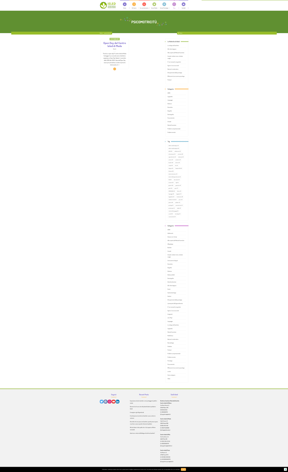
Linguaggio (170, 100)
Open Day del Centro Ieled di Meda (114, 44)
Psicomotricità (171, 118)
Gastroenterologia (172, 292)
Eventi (114, 49)
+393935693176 (165, 443)
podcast (171, 202)
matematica (180, 196)
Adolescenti (170, 233)
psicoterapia (172, 208)
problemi (177, 202)
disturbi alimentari (173, 174)
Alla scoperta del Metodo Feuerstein (176, 52)
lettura (179, 191)
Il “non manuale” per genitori (174, 62)
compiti (171, 165)
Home (101, 33)
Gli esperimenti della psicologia (175, 72)
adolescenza (178, 151)
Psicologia (170, 361)
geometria (178, 185)
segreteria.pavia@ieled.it (167, 461)
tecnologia (177, 213)
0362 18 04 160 (164, 425)
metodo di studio (172, 199)
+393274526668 (165, 428)
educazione (177, 179)
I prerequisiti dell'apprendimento (175, 303)
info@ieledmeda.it (166, 430)
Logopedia (170, 96)
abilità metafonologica (174, 145)
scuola (171, 213)
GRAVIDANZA (172, 191)
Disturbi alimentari (172, 282)
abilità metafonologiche (174, 148)
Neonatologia (171, 343)
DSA (170, 179)
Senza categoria (171, 375)
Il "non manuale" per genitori (174, 307)
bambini (171, 162)
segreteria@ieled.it (166, 414)
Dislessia (170, 103)
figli (177, 182)
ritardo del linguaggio (173, 211)
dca (176, 165)
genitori (171, 185)
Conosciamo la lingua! (173, 260)
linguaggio (171, 194)
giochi (170, 188)
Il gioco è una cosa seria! (173, 65)
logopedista (171, 196)
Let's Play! (170, 318)
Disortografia (171, 114)
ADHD (169, 93)
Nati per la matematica (173, 69)
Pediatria (170, 346)
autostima (178, 159)
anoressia (180, 154)
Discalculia (170, 107)
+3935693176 (164, 412)
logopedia (178, 194)
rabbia (179, 208)
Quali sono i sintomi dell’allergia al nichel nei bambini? (142, 433)
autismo (171, 159)
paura (180, 199)
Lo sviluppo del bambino (173, 45)
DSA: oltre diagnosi (172, 49)
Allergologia (170, 244)
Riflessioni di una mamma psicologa (176, 76)
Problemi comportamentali (174, 129)
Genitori (169, 296)
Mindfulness (170, 335)
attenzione (181, 157)
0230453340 (164, 410)
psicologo (171, 205)
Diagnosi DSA (178, 168)
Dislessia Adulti (171, 275)
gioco (176, 188)
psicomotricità (179, 205)
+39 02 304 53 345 (165, 441)
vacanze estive (172, 216)
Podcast (169, 80)
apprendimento (172, 157)
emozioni (171, 182)
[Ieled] (108, 5)
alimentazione (172, 154)
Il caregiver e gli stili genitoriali (137, 412)
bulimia (177, 162)
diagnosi (171, 168)
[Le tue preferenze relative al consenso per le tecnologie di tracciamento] (285, 469)
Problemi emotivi (172, 132)
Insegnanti (170, 314)
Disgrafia (170, 111)
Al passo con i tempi (172, 237)
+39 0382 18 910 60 (165, 457)
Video (169, 378)
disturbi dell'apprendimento (175, 176)
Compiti (169, 121)
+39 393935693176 (165, 459)
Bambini (169, 247)
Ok (183, 469)
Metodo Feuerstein (172, 125)
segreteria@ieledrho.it (167, 446)
